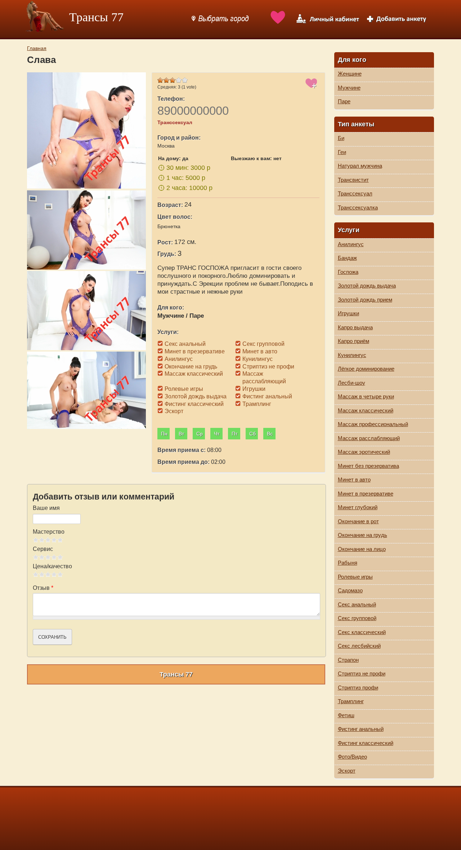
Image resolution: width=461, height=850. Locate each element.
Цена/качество (52, 566)
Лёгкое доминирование (366, 369)
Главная (36, 48)
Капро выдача (355, 327)
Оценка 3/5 (48, 539)
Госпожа (348, 272)
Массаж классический (365, 410)
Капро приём (353, 341)
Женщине (350, 74)
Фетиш (346, 715)
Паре (344, 101)
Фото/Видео (352, 757)
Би (341, 138)
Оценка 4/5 (54, 539)
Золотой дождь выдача (367, 285)
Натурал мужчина (360, 166)
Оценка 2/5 (42, 539)
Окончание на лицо (362, 549)
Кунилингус (352, 355)
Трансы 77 (96, 17)
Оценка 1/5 (36, 539)
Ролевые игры (355, 577)
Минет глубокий (357, 507)
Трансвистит (353, 180)
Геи (342, 152)
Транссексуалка (358, 207)
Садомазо (350, 590)
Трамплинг (351, 701)
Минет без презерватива (368, 466)
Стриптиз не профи (361, 673)
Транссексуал (355, 193)
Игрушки (348, 313)
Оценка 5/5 (60, 539)
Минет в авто (354, 479)
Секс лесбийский (359, 646)
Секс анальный (357, 604)
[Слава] (87, 131)
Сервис (43, 549)
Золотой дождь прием (365, 300)
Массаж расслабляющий (369, 438)
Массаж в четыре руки (366, 396)
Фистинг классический (365, 743)
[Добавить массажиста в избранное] (311, 87)
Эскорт (346, 771)
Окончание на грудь (362, 535)
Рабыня (347, 563)
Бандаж (347, 258)
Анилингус (351, 244)
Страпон (348, 660)
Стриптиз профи (358, 687)
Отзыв (43, 588)
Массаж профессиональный (373, 424)
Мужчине (349, 88)
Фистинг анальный (361, 729)
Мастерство (48, 532)
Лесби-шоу (351, 383)
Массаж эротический (364, 452)
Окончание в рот (358, 521)
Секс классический (362, 632)
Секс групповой (357, 618)
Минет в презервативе (365, 493)
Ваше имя (46, 508)
